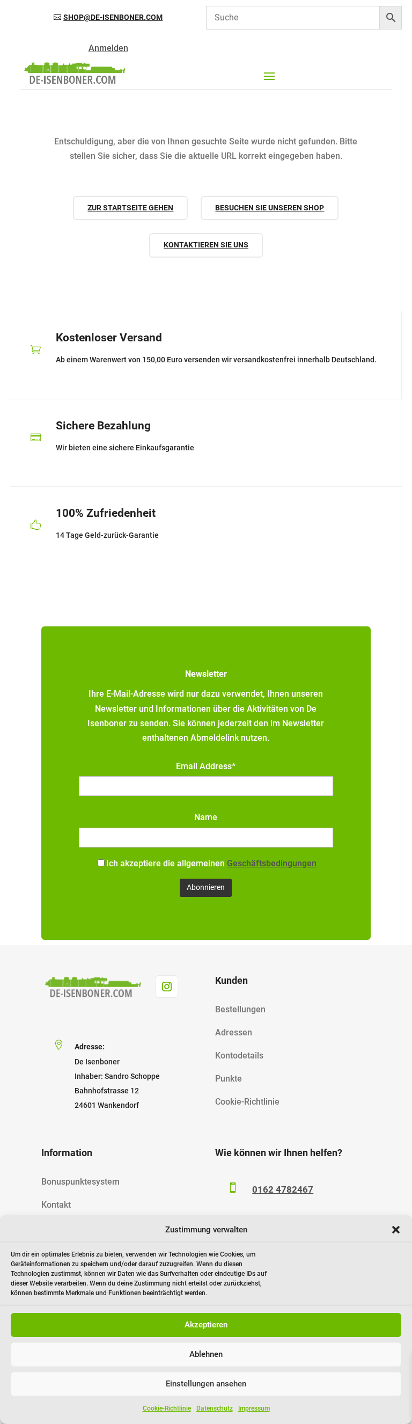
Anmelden (108, 48)
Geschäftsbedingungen (272, 863)
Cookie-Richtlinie (167, 1408)
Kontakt (56, 1205)
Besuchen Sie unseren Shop (269, 207)
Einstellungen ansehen (206, 1384)
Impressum (254, 1408)
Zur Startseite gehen (130, 207)
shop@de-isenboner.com (113, 17)
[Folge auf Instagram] (167, 986)
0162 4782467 (282, 1189)
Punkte (228, 1079)
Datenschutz (214, 1408)
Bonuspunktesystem (80, 1182)
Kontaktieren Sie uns (206, 244)
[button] (396, 1229)
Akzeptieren (206, 1325)
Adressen (233, 1032)
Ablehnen (206, 1354)
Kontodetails (239, 1055)
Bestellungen (240, 1009)
